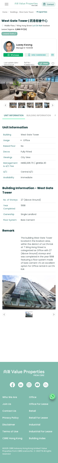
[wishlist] (53, 63)
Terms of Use (10, 431)
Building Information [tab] (38, 115)
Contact (50, 4)
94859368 (38, 55)
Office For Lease (38, 404)
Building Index (37, 438)
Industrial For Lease (40, 431)
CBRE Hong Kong (12, 438)
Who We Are (9, 397)
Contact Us (9, 411)
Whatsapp (15, 55)
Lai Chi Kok (37, 25)
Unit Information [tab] (13, 115)
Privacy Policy (10, 417)
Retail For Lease (38, 417)
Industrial (34, 424)
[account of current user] (6, 4)
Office (32, 397)
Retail (32, 411)
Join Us (6, 404)
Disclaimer (8, 424)
